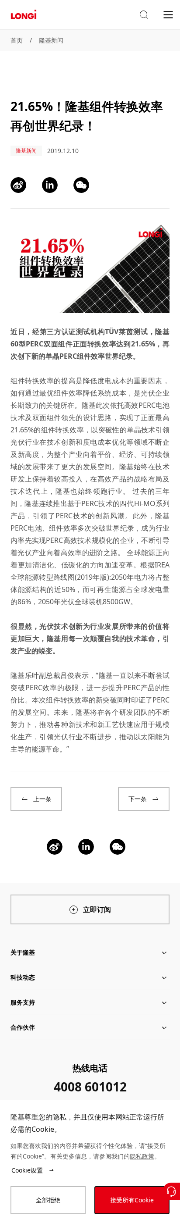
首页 (16, 40)
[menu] (168, 14)
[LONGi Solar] (23, 14)
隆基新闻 (51, 40)
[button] (143, 15)
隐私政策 (142, 1156)
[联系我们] (171, 1191)
